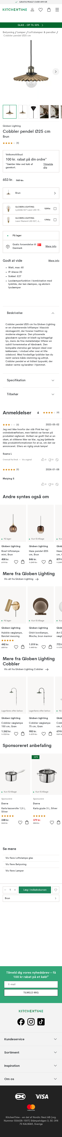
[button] (11, 143)
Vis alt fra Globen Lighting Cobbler (23, 669)
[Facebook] (21, 1022)
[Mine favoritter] (41, 10)
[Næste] (55, 71)
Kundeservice (14, 1039)
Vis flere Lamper (15, 871)
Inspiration (12, 1066)
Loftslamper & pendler (42, 32)
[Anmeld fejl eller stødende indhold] (57, 460)
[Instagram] (31, 1022)
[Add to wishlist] (16, 562)
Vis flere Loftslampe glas (19, 858)
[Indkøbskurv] (49, 10)
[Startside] (15, 9)
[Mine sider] (32, 10)
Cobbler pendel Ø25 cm (17, 35)
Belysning (8, 32)
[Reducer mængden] (5, 889)
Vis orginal (27, 460)
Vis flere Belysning (16, 864)
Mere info (50, 246)
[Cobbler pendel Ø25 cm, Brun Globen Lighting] (31, 71)
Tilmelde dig (48, 166)
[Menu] (57, 10)
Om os (9, 1079)
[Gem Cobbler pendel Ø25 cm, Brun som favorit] (55, 889)
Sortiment (11, 1052)
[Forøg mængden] (15, 889)
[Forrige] (6, 71)
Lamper (21, 32)
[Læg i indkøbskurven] (23, 562)
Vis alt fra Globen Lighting (18, 579)
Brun (7, 898)
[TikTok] (41, 1022)
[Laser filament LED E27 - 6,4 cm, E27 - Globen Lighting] (8, 219)
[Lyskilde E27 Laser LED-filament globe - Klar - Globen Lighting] (8, 208)
